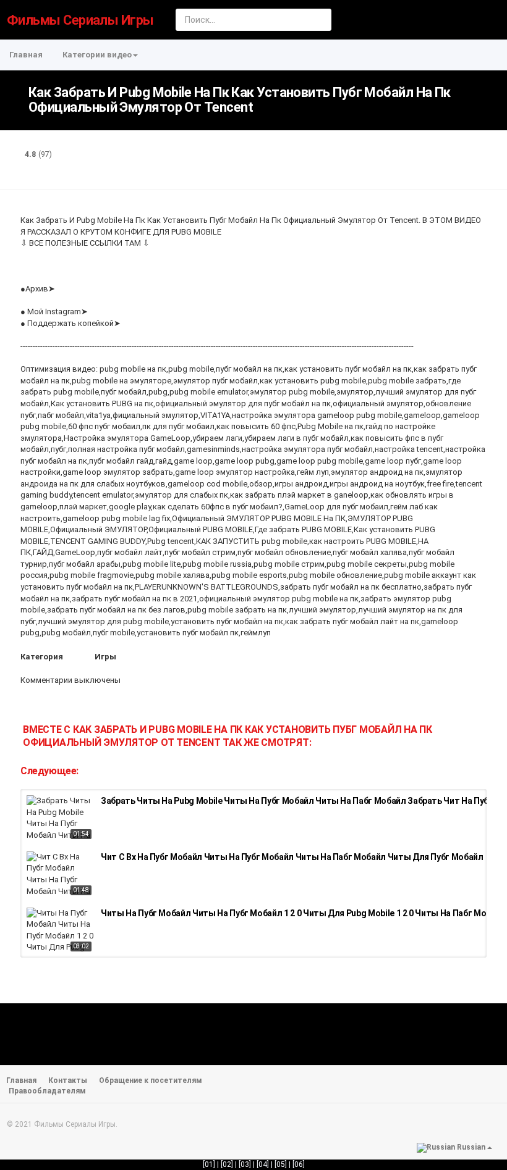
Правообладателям (47, 1091)
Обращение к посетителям (150, 1080)
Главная (26, 54)
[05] (281, 1164)
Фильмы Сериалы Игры (80, 20)
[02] (227, 1164)
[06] (298, 1164)
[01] (209, 1164)
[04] (263, 1164)
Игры (105, 656)
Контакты (67, 1080)
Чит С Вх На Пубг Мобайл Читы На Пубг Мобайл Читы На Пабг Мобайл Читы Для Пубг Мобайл (292, 857)
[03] (245, 1164)
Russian (471, 1147)
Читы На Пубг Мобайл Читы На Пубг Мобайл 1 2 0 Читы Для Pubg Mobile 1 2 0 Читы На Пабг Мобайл (303, 913)
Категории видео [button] (97, 54)
